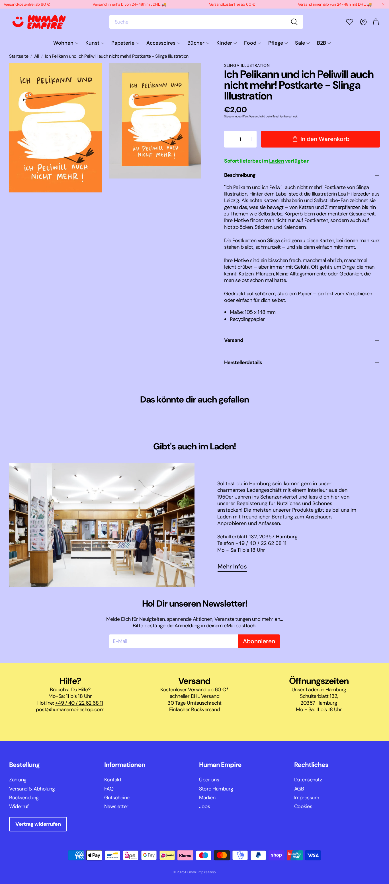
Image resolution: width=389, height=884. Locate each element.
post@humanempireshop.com (70, 709)
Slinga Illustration (247, 65)
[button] (206, 21)
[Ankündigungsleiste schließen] (383, 4)
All (36, 56)
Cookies (303, 806)
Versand (254, 116)
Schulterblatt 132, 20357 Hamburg (257, 536)
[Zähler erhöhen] (251, 139)
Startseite (18, 56)
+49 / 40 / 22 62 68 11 (79, 703)
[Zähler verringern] (229, 139)
